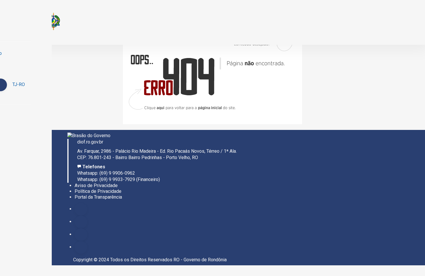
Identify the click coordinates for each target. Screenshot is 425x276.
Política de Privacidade (98, 191)
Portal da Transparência (98, 197)
